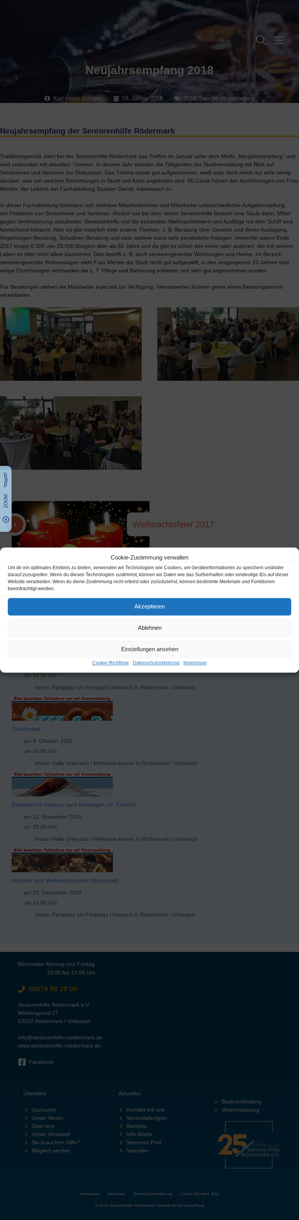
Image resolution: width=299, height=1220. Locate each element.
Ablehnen (150, 627)
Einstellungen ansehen (149, 649)
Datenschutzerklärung (156, 663)
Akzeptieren (149, 606)
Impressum (195, 663)
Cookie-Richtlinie (110, 663)
